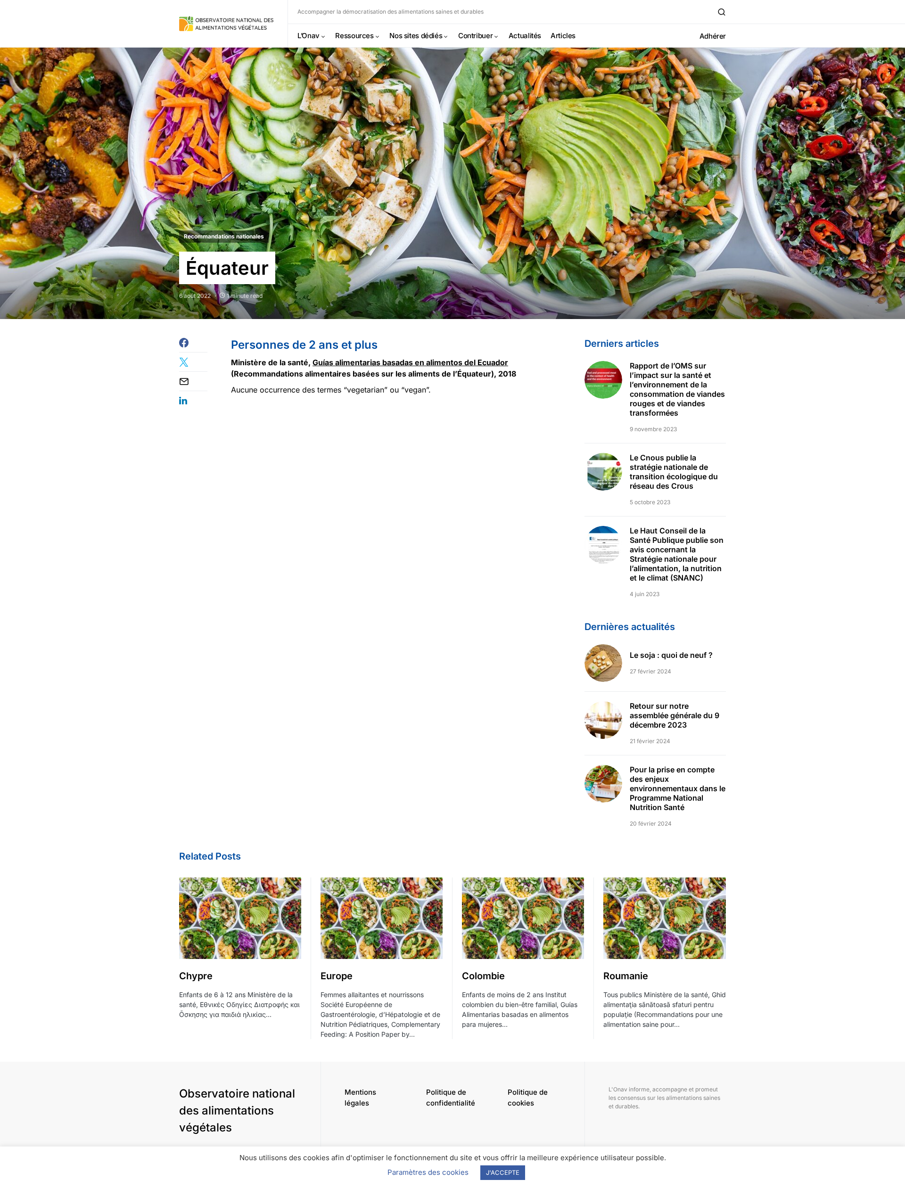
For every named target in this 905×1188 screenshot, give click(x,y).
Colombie (483, 976)
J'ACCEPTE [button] (502, 1172)
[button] (721, 12)
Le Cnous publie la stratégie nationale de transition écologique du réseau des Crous (674, 472)
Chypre (196, 976)
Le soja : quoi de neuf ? (671, 655)
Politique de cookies (528, 1097)
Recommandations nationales (224, 236)
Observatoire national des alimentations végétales (237, 1110)
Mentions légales (360, 1097)
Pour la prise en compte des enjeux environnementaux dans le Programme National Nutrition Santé (677, 788)
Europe (337, 976)
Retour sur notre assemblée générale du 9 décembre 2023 (674, 715)
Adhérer (712, 36)
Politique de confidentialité (450, 1097)
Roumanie (625, 976)
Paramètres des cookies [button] (428, 1172)
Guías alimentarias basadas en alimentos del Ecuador (410, 362)
